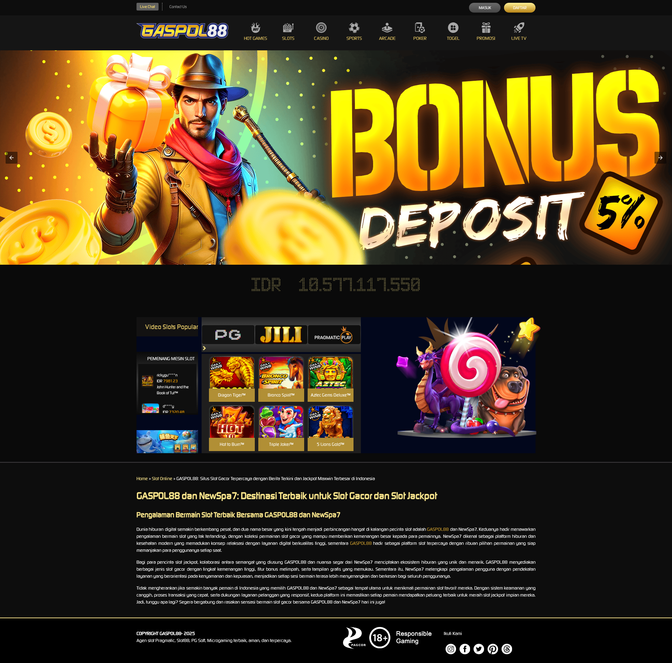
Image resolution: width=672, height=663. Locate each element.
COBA (231, 364)
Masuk (485, 7)
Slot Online (162, 479)
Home (142, 479)
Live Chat (147, 6)
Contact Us (178, 6)
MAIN (231, 380)
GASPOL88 (438, 529)
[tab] (228, 334)
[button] (12, 158)
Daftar (520, 7)
